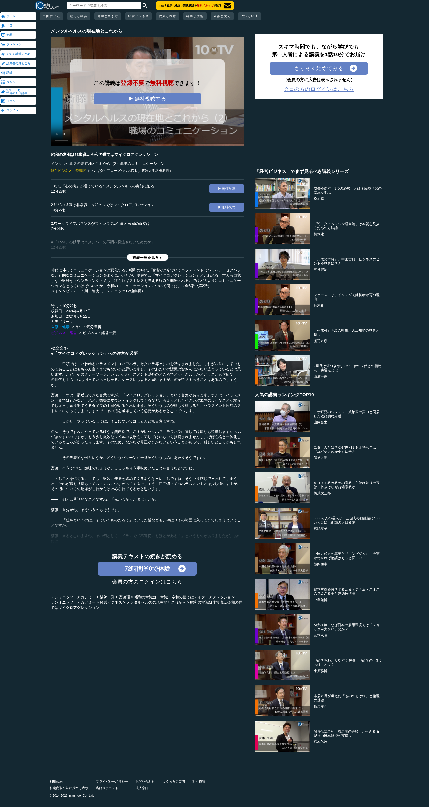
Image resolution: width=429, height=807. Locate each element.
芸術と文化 (222, 16)
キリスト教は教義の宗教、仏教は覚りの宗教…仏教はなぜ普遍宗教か (347, 485)
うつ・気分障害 (88, 327)
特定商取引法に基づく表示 (69, 788)
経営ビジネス (138, 16)
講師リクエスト (107, 788)
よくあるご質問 (173, 781)
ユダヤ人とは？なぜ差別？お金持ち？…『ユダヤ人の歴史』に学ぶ (345, 449)
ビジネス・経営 (64, 333)
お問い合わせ (145, 781)
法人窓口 (142, 788)
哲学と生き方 (107, 16)
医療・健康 (60, 327)
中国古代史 (51, 16)
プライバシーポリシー (112, 781)
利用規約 (56, 781)
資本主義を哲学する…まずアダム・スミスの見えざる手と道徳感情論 (347, 591)
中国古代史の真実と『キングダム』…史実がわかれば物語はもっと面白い (347, 556)
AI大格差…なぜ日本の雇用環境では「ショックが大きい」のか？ (346, 627)
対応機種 (198, 781)
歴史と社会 (78, 16)
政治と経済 (249, 16)
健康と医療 (167, 16)
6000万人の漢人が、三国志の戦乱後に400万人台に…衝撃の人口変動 (347, 520)
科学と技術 (195, 16)
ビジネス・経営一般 (99, 333)
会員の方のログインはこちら (147, 581)
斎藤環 (80, 171)
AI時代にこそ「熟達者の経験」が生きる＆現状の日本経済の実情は (346, 733)
